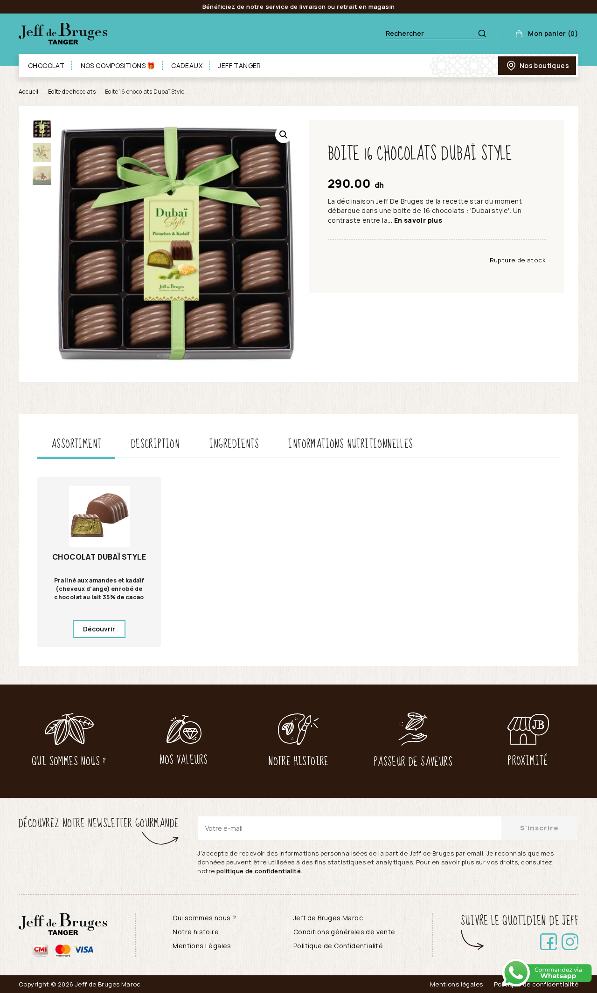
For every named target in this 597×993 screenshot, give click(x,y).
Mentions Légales (202, 945)
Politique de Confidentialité (338, 945)
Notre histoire (196, 931)
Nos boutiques (544, 65)
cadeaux (186, 65)
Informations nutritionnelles (350, 444)
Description (155, 444)
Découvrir (99, 628)
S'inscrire (539, 828)
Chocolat (46, 65)
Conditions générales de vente (344, 931)
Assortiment (76, 444)
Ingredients (234, 444)
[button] (283, 134)
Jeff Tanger (239, 65)
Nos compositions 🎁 (118, 65)
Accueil (29, 92)
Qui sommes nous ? (204, 917)
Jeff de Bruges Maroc (328, 917)
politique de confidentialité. (259, 871)
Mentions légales (456, 984)
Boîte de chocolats (72, 92)
